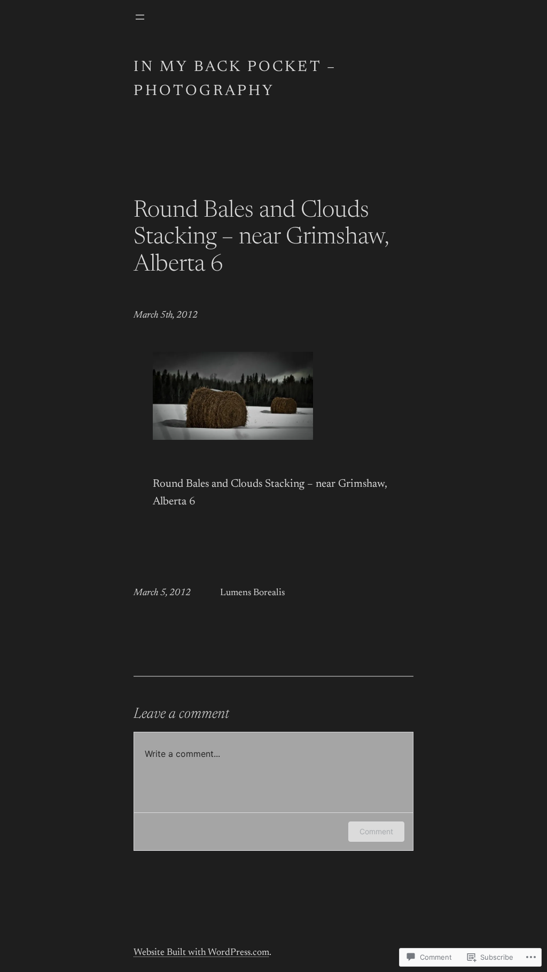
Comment (376, 831)
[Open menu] (140, 17)
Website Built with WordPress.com (201, 953)
